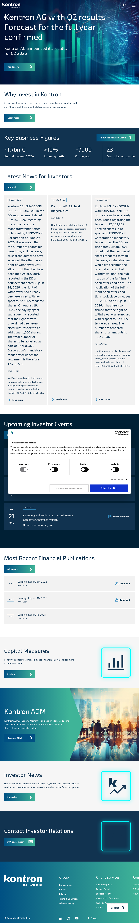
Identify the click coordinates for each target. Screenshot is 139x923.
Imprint (62, 889)
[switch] (54, 469)
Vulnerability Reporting (107, 898)
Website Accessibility (106, 903)
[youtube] (77, 918)
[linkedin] (61, 918)
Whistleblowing (66, 903)
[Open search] (125, 5)
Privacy (62, 894)
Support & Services (105, 894)
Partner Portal (103, 889)
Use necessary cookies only (69, 488)
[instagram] (69, 918)
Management (65, 885)
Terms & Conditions (68, 899)
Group (64, 877)
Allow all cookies (109, 488)
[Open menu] (134, 5)
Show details (117, 479)
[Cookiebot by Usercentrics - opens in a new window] (117, 433)
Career (99, 907)
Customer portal (104, 884)
